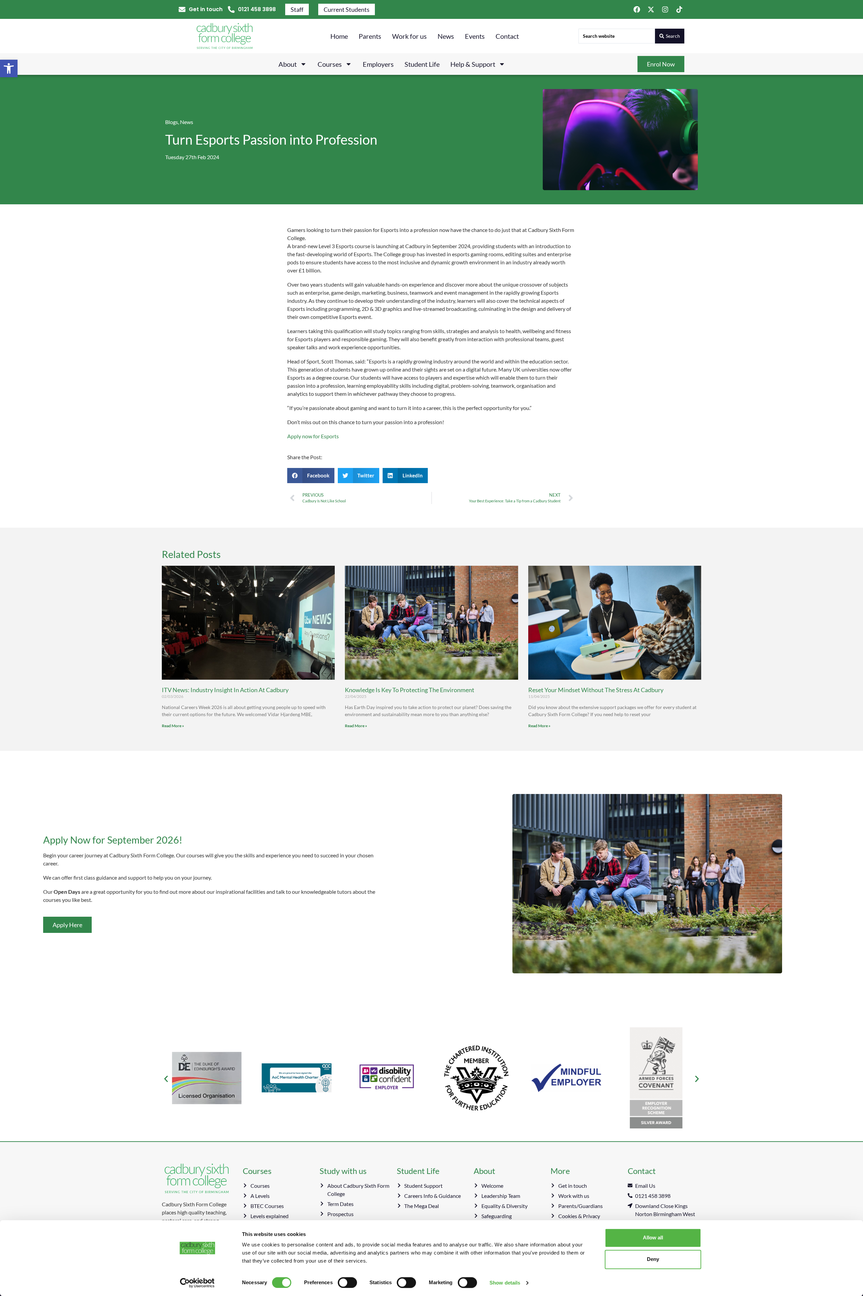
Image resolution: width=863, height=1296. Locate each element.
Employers (378, 64)
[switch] (347, 1282)
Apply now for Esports (313, 436)
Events (475, 36)
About (287, 64)
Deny (653, 1259)
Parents (370, 36)
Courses (330, 64)
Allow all (653, 1237)
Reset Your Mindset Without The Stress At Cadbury (595, 690)
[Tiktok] (679, 9)
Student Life (422, 64)
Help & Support (472, 64)
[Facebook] (636, 9)
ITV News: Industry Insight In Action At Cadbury (225, 690)
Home (339, 36)
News (446, 36)
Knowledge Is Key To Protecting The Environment (409, 690)
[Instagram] (665, 9)
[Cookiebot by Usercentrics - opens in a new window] (197, 1283)
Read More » (173, 725)
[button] (9, 68)
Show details (504, 1283)
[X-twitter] (651, 9)
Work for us (409, 36)
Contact (507, 36)
